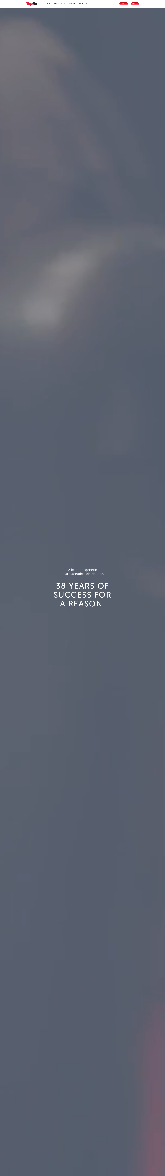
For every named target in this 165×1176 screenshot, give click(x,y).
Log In (135, 4)
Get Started (59, 4)
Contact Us (84, 4)
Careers (72, 4)
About (47, 4)
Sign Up (124, 4)
